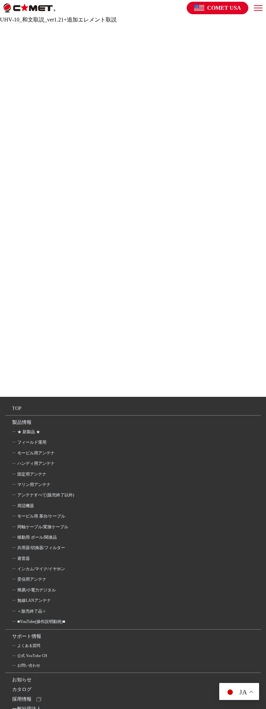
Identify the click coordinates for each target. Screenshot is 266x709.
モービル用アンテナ (36, 453)
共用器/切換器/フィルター (41, 547)
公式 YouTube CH (32, 656)
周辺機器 (25, 505)
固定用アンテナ (31, 474)
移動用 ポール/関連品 (37, 537)
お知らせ (22, 679)
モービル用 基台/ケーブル (41, 516)
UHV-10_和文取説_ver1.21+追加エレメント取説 (58, 20)
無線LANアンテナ (34, 600)
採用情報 (22, 699)
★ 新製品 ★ (28, 431)
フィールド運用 (31, 442)
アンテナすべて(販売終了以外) (45, 495)
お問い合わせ (28, 665)
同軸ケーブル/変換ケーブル (42, 526)
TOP (16, 408)
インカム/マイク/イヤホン (41, 568)
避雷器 (23, 558)
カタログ (22, 689)
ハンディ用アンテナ (36, 463)
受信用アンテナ (31, 579)
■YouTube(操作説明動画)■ (41, 621)
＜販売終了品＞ (31, 611)
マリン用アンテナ (34, 484)
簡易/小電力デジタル (36, 590)
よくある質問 (28, 645)
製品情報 (22, 422)
